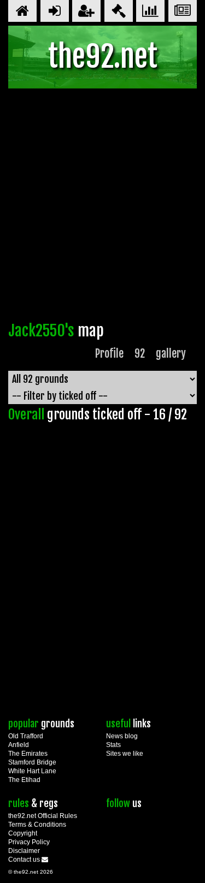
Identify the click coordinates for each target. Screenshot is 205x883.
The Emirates (28, 753)
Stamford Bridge (32, 762)
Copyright (22, 833)
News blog (122, 736)
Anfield (18, 745)
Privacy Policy (29, 842)
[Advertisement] (102, 207)
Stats (113, 745)
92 (139, 353)
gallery (171, 353)
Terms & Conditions (37, 824)
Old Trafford (25, 736)
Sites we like (124, 753)
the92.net (102, 56)
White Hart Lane (32, 771)
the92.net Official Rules (42, 816)
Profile (109, 353)
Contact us (25, 859)
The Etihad (24, 780)
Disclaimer (24, 851)
